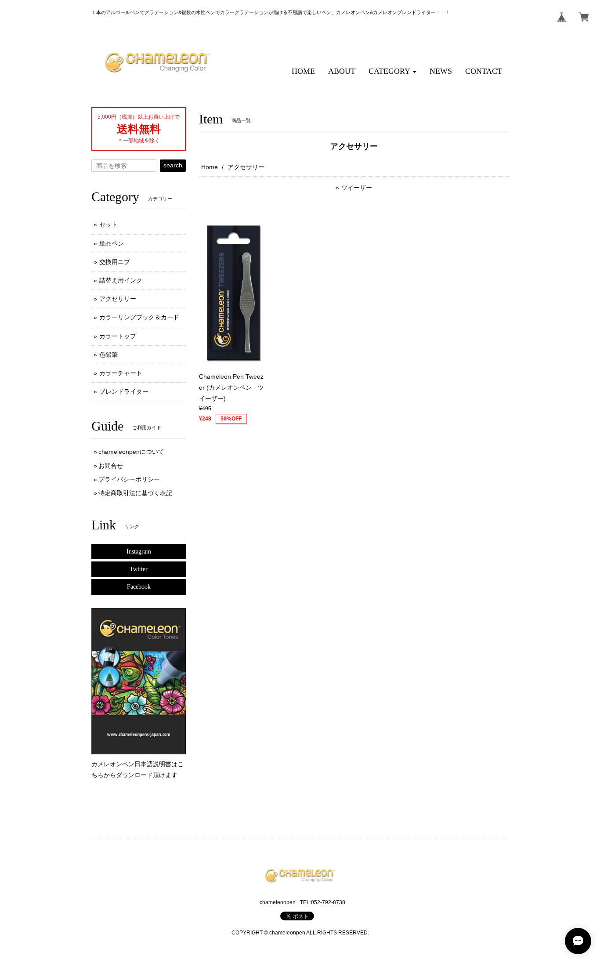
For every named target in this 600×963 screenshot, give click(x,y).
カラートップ (117, 336)
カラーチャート (120, 373)
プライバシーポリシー (129, 479)
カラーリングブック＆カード (139, 317)
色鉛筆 (108, 354)
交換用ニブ (114, 261)
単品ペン (111, 243)
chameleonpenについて (131, 451)
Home (209, 166)
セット (108, 224)
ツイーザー (356, 187)
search (172, 165)
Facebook (139, 586)
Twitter (139, 569)
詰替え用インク (120, 280)
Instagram (139, 551)
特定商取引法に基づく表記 (135, 492)
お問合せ (110, 465)
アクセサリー (117, 298)
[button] (392, 71)
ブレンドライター (123, 391)
